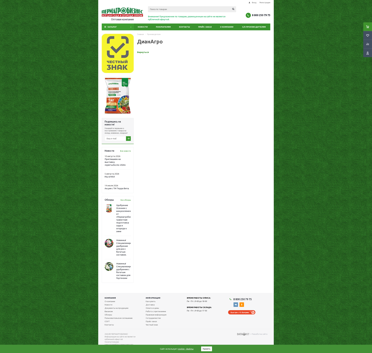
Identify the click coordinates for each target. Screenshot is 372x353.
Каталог (112, 27)
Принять (206, 349)
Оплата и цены (152, 308)
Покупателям (163, 27)
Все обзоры (126, 200)
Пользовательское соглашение (119, 318)
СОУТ (107, 321)
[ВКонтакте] (236, 304)
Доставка (150, 305)
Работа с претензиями (156, 311)
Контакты (184, 27)
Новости (143, 27)
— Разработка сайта (258, 334)
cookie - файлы (185, 349)
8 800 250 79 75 (261, 15)
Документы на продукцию (116, 308)
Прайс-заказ (205, 27)
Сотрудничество (153, 318)
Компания (110, 298)
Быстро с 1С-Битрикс (240, 312)
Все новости (125, 151)
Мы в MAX (110, 176)
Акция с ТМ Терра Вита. (117, 188)
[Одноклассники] (241, 304)
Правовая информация (156, 315)
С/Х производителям (254, 27)
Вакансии (109, 311)
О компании (226, 27)
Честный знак (152, 325)
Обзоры (108, 315)
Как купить (150, 301)
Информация (153, 298)
